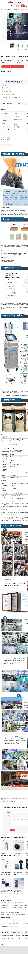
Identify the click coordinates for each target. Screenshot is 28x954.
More (2, 944)
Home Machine (5, 932)
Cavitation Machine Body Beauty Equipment (11, 923)
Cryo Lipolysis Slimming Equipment (9, 938)
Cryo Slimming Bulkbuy (7, 941)
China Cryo (21, 938)
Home (2, 9)
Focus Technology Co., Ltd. (16, 948)
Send (12, 830)
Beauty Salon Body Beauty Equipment (10, 926)
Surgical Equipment (5, 905)
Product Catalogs (19, 902)
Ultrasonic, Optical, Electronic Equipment (19, 905)
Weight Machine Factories (7, 935)
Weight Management (18, 920)
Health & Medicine (8, 9)
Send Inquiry (13, 66)
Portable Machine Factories (16, 932)
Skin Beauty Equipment (17, 907)
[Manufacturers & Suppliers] (14, 2)
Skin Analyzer (4, 907)
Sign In (3, 97)
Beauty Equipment (16, 9)
